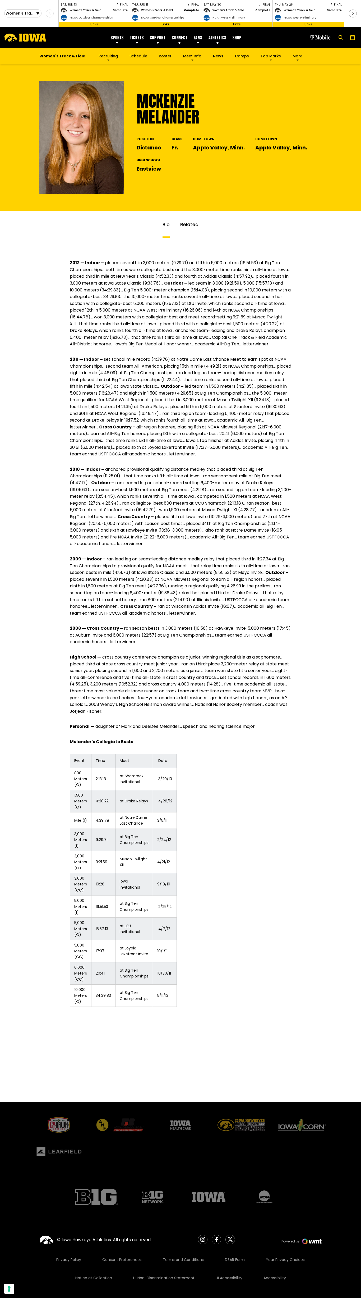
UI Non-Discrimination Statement (164, 1278)
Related (189, 224)
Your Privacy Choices (285, 1259)
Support (157, 37)
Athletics (217, 37)
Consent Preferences (122, 1259)
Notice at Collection (93, 1278)
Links (94, 24)
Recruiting (108, 56)
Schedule (138, 56)
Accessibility (274, 1278)
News (218, 56)
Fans (198, 37)
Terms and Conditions (183, 1259)
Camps (242, 57)
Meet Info (192, 56)
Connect (179, 37)
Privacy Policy (68, 1259)
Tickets (137, 37)
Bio (166, 224)
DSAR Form (235, 1259)
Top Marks (271, 56)
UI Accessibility (229, 1278)
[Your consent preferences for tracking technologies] (9, 1289)
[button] (353, 13)
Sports (117, 37)
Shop (237, 37)
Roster (165, 56)
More (297, 56)
